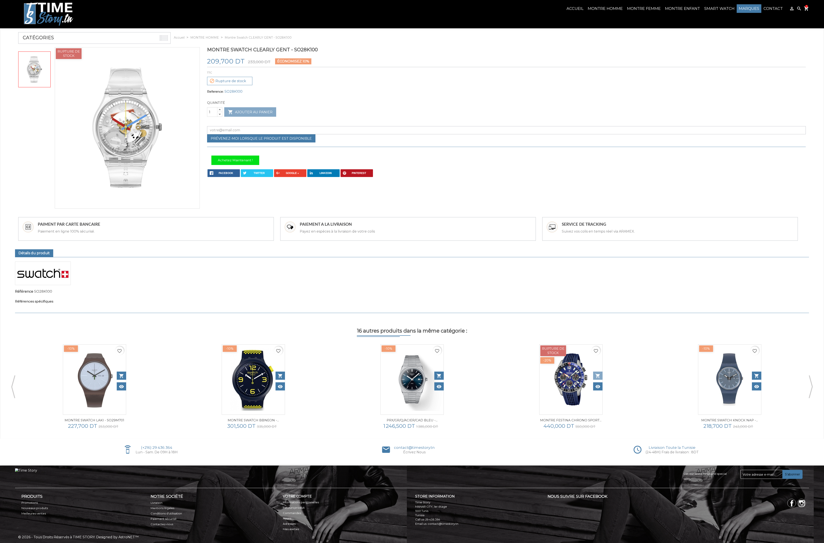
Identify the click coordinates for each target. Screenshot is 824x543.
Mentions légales (162, 508)
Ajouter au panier (250, 112)
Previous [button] (13, 386)
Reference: (215, 92)
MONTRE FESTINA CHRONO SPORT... (570, 420)
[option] (94, 386)
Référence (24, 291)
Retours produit (294, 507)
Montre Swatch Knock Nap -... (729, 420)
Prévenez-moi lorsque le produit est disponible (261, 138)
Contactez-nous (162, 524)
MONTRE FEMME (644, 8)
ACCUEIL (574, 8)
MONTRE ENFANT (682, 8)
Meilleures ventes (33, 513)
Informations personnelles (301, 502)
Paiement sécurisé (164, 518)
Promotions (29, 502)
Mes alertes (291, 529)
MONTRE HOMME (605, 8)
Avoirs (287, 518)
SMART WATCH (719, 8)
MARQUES (749, 8)
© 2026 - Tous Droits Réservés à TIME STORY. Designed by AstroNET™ (78, 537)
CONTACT (773, 8)
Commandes (292, 513)
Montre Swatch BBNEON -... (253, 420)
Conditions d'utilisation (166, 513)
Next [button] (811, 386)
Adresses (289, 523)
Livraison (156, 502)
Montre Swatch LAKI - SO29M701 (94, 420)
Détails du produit (34, 253)
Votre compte (297, 496)
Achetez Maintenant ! (235, 160)
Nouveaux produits (34, 508)
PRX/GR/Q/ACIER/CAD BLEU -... (412, 420)
